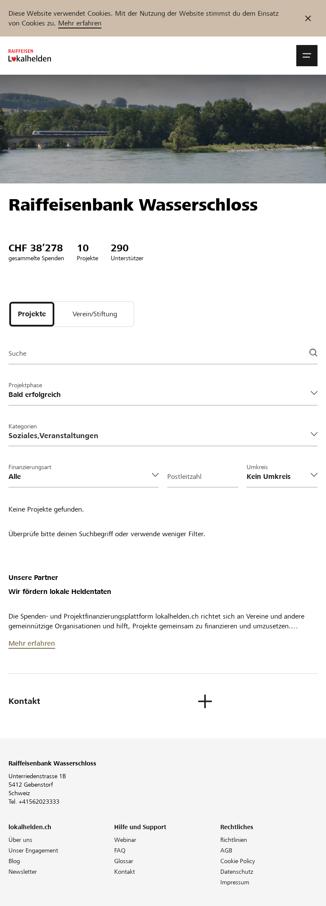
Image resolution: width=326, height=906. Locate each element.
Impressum (234, 882)
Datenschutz (236, 871)
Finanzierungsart (29, 467)
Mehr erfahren (79, 23)
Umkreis (257, 467)
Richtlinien (233, 839)
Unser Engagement (33, 850)
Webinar (125, 839)
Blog (14, 861)
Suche (17, 353)
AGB (226, 850)
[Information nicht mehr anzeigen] (308, 18)
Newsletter (22, 871)
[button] (307, 55)
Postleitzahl (184, 477)
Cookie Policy (237, 861)
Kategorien (22, 426)
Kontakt (124, 871)
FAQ (120, 850)
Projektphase (25, 385)
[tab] (32, 314)
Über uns (20, 839)
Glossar (123, 861)
